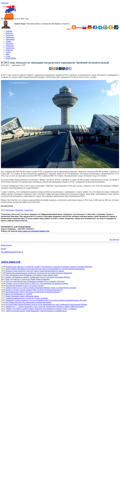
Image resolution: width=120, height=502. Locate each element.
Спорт (8, 52)
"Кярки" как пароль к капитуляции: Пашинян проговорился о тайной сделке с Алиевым (41, 309)
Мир (7, 54)
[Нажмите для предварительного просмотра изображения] (60, 168)
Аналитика (10, 48)
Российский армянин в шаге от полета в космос (25, 286)
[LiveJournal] (63, 68)
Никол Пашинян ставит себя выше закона (22, 296)
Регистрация (6, 245)
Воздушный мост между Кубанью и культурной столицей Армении (33, 292)
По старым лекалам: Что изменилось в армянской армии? (28, 302)
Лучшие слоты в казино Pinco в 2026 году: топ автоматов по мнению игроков (37, 283)
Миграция (10, 210)
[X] (60, 68)
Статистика (28, 210)
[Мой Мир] (57, 68)
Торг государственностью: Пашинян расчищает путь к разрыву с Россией (35, 281)
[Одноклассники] (53, 68)
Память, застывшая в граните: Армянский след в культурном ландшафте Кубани (38, 277)
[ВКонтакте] (50, 68)
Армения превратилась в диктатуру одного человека (27, 298)
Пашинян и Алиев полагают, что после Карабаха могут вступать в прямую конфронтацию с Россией (46, 300)
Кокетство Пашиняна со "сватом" (19, 294)
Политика (10, 35)
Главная (9, 31)
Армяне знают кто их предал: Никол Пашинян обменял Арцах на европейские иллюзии (41, 288)
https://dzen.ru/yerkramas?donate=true (33, 231)
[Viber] (66, 68)
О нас (8, 56)
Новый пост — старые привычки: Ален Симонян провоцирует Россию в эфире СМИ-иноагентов (45, 307)
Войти (3, 249)
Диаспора (9, 44)
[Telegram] (70, 68)
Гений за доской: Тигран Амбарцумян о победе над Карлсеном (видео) (34, 290)
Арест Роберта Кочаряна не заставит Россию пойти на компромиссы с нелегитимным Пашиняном (45, 269)
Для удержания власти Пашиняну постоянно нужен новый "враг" (32, 275)
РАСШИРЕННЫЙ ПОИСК (12, 252)
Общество (10, 46)
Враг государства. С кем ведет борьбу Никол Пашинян (27, 279)
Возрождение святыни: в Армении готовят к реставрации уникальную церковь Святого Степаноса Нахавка (49, 267)
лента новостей (10, 261)
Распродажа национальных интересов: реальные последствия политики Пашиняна (39, 273)
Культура (9, 50)
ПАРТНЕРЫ (11, 58)
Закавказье (10, 37)
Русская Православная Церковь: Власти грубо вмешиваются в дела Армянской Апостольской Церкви (46, 304)
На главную (114, 239)
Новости (9, 33)
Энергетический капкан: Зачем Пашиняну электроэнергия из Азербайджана (36, 311)
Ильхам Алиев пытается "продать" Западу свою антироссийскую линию (35, 271)
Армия (8, 41)
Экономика (10, 39)
